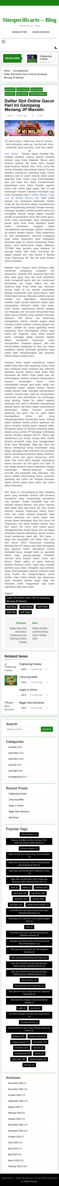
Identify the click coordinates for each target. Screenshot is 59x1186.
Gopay (27, 887)
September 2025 (15, 1101)
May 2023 (12, 1148)
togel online (18, 1059)
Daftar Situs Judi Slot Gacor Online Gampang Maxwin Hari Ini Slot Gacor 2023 (29, 864)
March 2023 (13, 1160)
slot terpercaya (22, 1054)
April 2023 (12, 1154)
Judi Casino (19, 893)
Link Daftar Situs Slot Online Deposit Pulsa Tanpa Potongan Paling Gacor (29, 911)
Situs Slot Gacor (29, 980)
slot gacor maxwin (20, 1042)
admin (10, 115)
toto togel (29, 1065)
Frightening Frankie (46, 57)
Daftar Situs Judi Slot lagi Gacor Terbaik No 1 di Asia (29, 872)
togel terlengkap (38, 1059)
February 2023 (15, 1166)
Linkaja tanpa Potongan (38, 905)
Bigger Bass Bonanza (31, 702)
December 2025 (15, 1083)
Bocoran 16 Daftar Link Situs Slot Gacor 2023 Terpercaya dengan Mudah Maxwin (29, 841)
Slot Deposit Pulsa (29, 1022)
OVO (29, 927)
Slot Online (21, 1048)
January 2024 (14, 1119)
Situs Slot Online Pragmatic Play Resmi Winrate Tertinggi (29, 1001)
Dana (14, 887)
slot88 (22, 1008)
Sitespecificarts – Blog (29, 20)
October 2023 (14, 1136)
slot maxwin (40, 1042)
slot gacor (18, 1036)
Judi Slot (10, 94)
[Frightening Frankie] (32, 60)
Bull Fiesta (13, 817)
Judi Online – (12, 153)
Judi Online (23, 89)
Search (47, 729)
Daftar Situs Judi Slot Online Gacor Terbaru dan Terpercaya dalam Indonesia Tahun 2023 (29, 880)
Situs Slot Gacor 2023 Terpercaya (29, 986)
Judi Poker (36, 89)
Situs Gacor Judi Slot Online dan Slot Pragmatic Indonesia (29, 950)
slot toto (39, 1054)
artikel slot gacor (29, 834)
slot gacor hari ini (37, 1036)
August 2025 (14, 1107)
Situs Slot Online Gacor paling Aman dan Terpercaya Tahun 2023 (29, 993)
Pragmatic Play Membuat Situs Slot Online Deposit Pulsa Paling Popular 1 (29, 942)
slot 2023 (35, 1008)
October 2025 (14, 1095)
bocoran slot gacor (29, 848)
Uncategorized (38, 94)
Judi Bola (10, 89)
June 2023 (13, 1142)
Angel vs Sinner (28, 689)
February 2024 (15, 1113)
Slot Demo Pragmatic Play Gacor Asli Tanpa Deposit (29, 1015)
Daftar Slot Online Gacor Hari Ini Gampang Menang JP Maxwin (28, 599)
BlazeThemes (30, 1181)
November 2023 (15, 1131)
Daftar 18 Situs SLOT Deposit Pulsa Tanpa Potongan (29, 855)
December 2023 (15, 1124)
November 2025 (15, 1089)
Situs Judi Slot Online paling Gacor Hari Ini (29, 958)
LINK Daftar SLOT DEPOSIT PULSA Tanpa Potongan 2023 (29, 920)
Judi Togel (22, 94)
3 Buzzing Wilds (28, 677)
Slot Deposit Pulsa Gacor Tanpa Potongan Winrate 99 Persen (29, 1029)
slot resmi (38, 1048)
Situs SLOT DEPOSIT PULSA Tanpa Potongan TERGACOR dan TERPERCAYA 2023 (29, 964)
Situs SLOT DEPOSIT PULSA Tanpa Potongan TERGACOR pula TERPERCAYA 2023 (29, 973)
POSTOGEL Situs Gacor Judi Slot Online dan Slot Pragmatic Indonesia (29, 934)
